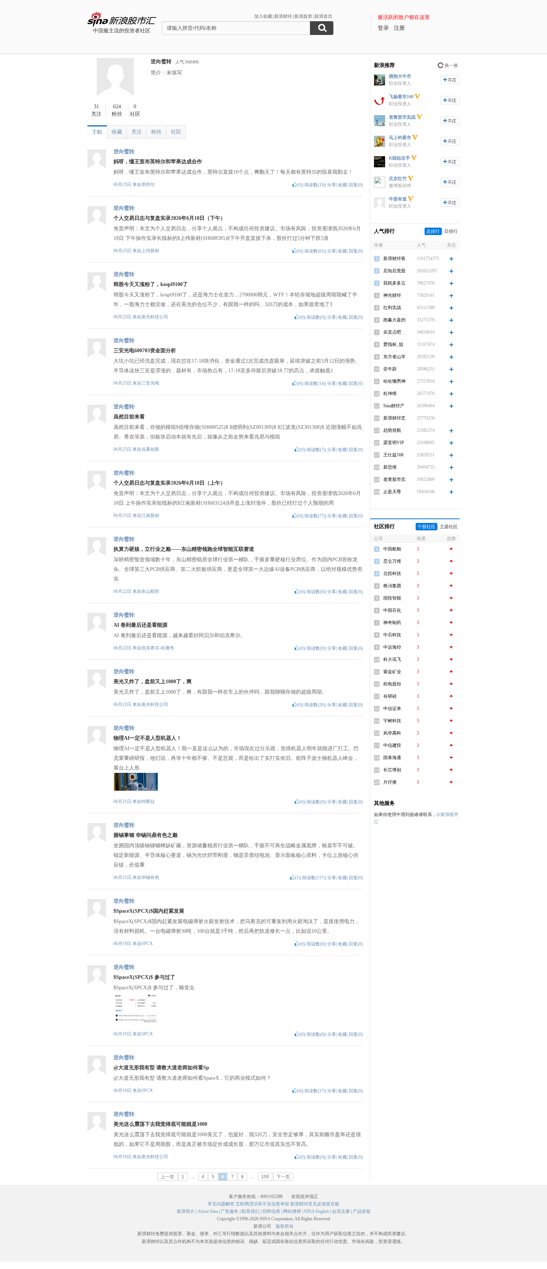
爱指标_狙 (393, 344)
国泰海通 (392, 757)
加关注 (450, 80)
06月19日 (122, 943)
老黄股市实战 (402, 117)
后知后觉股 (394, 270)
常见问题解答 (221, 1204)
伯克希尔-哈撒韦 (157, 647)
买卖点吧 (392, 332)
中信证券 (392, 708)
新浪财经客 (394, 258)
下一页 (283, 1176)
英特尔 (148, 184)
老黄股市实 (394, 479)
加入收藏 (263, 16)
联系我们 (250, 1211)
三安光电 (150, 383)
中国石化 (392, 610)
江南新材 (150, 515)
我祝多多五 (394, 283)
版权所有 (285, 1226)
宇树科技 (392, 720)
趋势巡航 (392, 430)
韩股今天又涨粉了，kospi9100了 (150, 284)
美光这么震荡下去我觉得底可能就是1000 (160, 1124)
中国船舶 (392, 549)
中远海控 (392, 647)
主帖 (97, 132)
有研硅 (390, 696)
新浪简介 (186, 1211)
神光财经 (392, 295)
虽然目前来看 (129, 417)
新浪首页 (323, 16)
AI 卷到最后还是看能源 (140, 625)
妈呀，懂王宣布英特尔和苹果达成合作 (157, 161)
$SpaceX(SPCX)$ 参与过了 (144, 977)
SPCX (147, 943)
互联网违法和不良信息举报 (262, 1204)
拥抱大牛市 (400, 76)
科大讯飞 (392, 659)
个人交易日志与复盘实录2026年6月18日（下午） (169, 218)
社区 (176, 132)
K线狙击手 (399, 158)
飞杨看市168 (401, 96)
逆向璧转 (161, 61)
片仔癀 (390, 782)
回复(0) (356, 184)
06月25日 (122, 184)
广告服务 (230, 1211)
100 (265, 1176)
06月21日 (122, 801)
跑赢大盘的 (394, 319)
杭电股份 (392, 684)
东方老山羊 (394, 356)
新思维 (390, 467)
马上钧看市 (400, 137)
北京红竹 (398, 178)
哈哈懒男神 (394, 381)
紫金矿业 (392, 671)
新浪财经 (283, 16)
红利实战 (392, 307)
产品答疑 (362, 1211)
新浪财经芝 (394, 418)
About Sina (208, 1211)
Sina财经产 (393, 405)
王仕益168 (393, 454)
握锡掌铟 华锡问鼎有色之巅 (145, 835)
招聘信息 (271, 1211)
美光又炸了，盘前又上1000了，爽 (152, 681)
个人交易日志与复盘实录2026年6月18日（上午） (169, 483)
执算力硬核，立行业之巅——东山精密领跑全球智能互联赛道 (183, 549)
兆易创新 (150, 449)
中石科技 (392, 634)
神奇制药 (392, 622)
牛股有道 (398, 199)
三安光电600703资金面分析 (144, 350)
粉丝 (156, 132)
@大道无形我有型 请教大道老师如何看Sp (161, 1067)
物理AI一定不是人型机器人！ (147, 738)
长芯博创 (392, 769)
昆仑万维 (392, 561)
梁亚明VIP (393, 442)
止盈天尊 (392, 491)
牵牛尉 (390, 369)
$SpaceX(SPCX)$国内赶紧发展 (148, 911)
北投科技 (392, 573)
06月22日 (122, 591)
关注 (136, 132)
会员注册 (341, 1211)
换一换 (451, 65)
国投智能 (392, 598)
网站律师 (292, 1211)
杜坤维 (390, 393)
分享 (331, 184)
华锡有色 (150, 877)
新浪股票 (303, 16)
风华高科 (392, 733)
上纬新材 (150, 250)
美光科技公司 (154, 316)
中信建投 (392, 745)
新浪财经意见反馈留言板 (314, 1204)
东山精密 (150, 591)
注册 (399, 28)
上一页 (167, 1176)
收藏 (117, 132)
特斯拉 (148, 801)
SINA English (316, 1211)
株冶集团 (392, 585)
